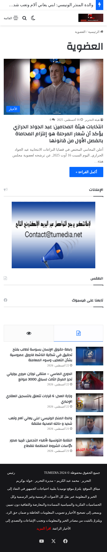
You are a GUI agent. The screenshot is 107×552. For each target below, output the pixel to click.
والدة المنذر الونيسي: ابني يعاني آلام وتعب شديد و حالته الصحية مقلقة (40, 421)
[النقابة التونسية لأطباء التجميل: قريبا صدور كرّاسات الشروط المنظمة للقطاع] (89, 447)
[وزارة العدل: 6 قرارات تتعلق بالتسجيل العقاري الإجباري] (89, 402)
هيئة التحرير (92, 120)
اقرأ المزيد (44, 528)
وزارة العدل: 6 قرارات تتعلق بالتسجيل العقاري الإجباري (39, 399)
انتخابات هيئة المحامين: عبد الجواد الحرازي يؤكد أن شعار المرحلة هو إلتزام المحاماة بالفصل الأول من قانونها (58, 133)
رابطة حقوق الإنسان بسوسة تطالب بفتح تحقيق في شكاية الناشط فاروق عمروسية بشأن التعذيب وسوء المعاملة (41, 354)
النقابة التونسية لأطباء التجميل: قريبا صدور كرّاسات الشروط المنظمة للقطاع (41, 443)
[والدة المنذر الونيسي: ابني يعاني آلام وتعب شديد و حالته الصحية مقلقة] (89, 424)
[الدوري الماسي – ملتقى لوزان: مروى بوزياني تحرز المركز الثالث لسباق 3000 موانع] (89, 380)
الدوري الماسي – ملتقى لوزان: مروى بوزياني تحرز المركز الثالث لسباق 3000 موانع (39, 377)
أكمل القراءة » (86, 172)
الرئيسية (94, 32)
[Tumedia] (90, 18)
